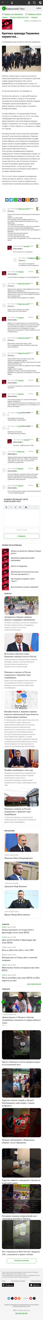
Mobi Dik (20, 468)
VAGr (19, 412)
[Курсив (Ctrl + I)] (11, 507)
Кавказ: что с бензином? (13, 14)
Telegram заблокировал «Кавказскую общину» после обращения (18, 1141)
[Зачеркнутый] (20, 507)
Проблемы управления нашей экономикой (22, 559)
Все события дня (34, 984)
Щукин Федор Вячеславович (17, 914)
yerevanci (26, 246)
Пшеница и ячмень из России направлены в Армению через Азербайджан (17, 811)
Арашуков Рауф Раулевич (15, 886)
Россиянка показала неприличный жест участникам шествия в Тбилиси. (19, 1217)
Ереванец (34, 17)
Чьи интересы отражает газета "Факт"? (23, 579)
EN (7, 2)
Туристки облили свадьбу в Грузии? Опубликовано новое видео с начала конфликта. (18, 1103)
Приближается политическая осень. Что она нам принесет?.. (25, 572)
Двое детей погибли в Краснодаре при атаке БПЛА (19, 941)
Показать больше (21, 1260)
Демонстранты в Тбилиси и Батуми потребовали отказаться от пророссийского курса (21, 1020)
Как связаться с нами (18, 1281)
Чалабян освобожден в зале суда (18, 770)
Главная (4, 17)
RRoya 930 (21, 451)
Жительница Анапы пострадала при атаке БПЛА (20, 969)
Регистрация (21, 530)
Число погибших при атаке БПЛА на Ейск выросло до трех (21, 979)
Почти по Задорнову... (19, 566)
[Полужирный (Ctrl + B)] (6, 507)
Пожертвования (36, 1281)
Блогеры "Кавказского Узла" (19, 17)
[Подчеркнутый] (15, 507)
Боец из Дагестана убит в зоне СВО (18, 950)
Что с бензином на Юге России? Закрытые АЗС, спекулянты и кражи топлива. (21, 1253)
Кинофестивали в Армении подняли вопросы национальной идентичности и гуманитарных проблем (21, 714)
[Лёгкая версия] (12, 3)
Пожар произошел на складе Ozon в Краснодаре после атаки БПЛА (18, 931)
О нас (3, 1281)
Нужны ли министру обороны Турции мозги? (26, 552)
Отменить (22, 536)
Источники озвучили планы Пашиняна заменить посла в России (20, 655)
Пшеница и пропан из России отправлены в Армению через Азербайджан (17, 675)
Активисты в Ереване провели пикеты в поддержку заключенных (19, 618)
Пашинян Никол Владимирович (18, 858)
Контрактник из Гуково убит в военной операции (19, 958)
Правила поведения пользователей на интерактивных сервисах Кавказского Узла (21, 1305)
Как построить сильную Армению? (25, 587)
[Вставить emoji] (26, 507)
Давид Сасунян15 (23, 209)
